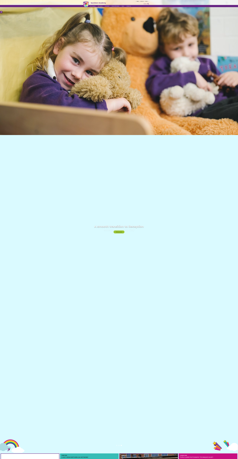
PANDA (137, 1)
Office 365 (142, 1)
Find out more (119, 232)
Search (145, 3)
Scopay (146, 1)
